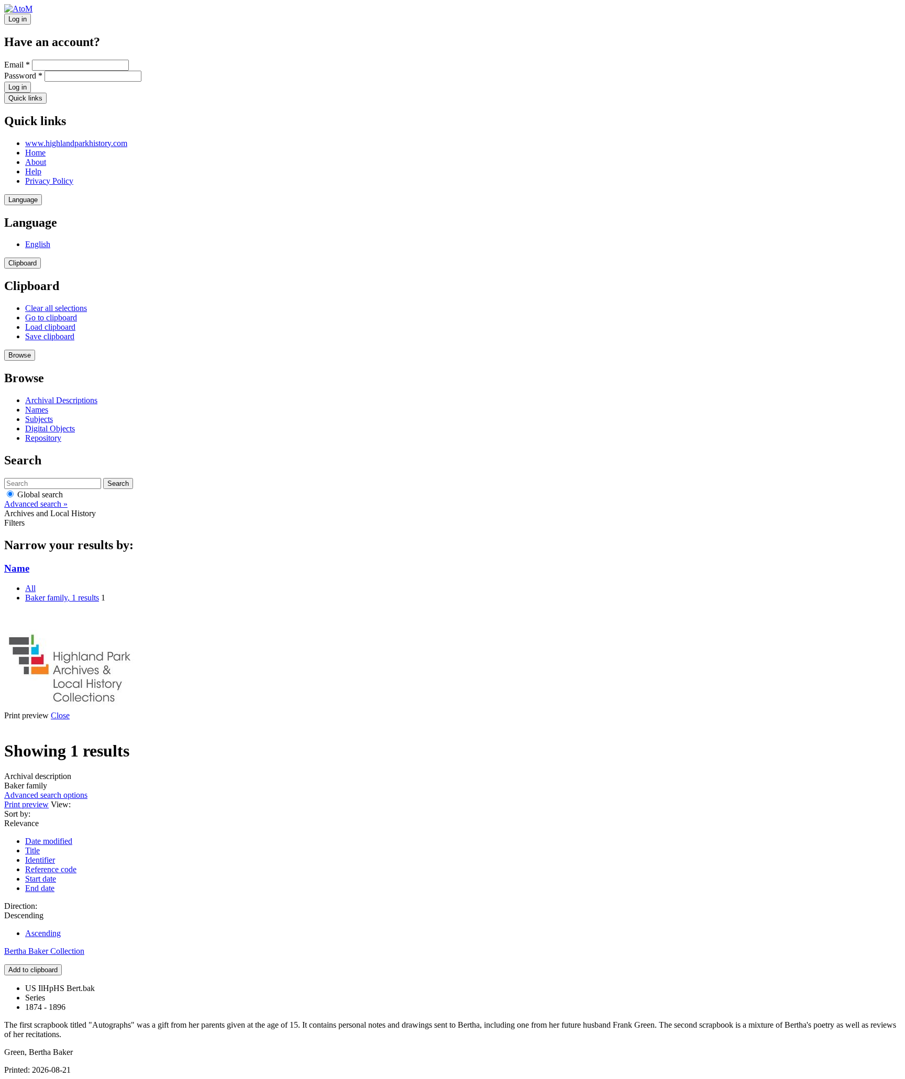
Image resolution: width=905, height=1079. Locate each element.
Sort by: (17, 813)
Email (17, 64)
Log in (17, 19)
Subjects (39, 419)
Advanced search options (45, 795)
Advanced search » (36, 503)
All (30, 588)
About (35, 162)
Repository (43, 437)
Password (23, 75)
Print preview (26, 804)
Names (36, 409)
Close (60, 715)
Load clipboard (50, 326)
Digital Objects (50, 428)
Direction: (20, 906)
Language (23, 200)
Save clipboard (49, 336)
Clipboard (22, 263)
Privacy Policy (49, 180)
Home (35, 152)
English (37, 244)
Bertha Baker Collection (44, 951)
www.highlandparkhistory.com (76, 143)
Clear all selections (56, 308)
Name (16, 568)
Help (33, 171)
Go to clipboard (51, 317)
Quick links (25, 98)
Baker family (62, 597)
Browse (19, 355)
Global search (39, 494)
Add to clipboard (33, 970)
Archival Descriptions (61, 400)
